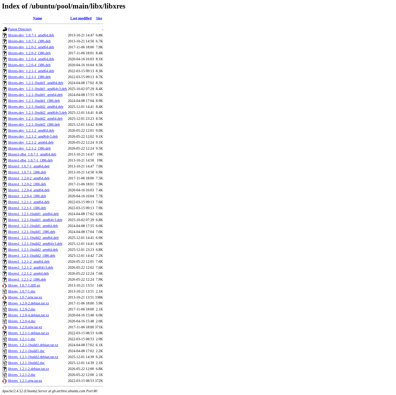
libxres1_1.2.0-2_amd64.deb (29, 178)
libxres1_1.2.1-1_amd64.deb (29, 202)
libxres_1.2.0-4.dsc (22, 321)
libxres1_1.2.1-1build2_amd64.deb (33, 238)
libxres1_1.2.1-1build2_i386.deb (31, 256)
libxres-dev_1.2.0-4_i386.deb (29, 65)
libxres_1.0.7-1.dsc (22, 291)
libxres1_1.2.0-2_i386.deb (27, 184)
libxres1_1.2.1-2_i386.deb (27, 279)
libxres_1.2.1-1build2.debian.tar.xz (33, 357)
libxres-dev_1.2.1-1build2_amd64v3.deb (37, 113)
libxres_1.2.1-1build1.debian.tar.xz (33, 345)
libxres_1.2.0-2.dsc (22, 309)
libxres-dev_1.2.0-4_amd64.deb (31, 59)
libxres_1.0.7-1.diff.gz (24, 285)
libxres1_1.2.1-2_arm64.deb (28, 273)
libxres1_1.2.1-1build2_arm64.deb (33, 250)
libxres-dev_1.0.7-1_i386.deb (29, 41)
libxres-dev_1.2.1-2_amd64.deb (31, 130)
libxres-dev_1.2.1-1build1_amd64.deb (35, 83)
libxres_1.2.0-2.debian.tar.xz (28, 303)
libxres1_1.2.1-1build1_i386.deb (31, 232)
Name (37, 18)
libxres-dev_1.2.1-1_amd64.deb (31, 71)
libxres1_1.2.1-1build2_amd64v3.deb (35, 244)
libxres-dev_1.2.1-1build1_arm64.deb (35, 95)
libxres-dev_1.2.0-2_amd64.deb (31, 47)
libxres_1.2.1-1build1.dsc (26, 351)
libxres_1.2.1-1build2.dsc (26, 363)
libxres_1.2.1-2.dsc (22, 375)
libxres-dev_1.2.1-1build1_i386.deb (34, 101)
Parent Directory (20, 29)
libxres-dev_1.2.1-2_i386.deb (29, 148)
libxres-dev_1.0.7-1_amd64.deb (31, 35)
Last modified (81, 18)
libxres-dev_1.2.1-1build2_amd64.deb (35, 107)
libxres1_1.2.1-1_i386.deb (27, 208)
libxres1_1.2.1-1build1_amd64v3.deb (35, 220)
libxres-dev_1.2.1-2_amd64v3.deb (33, 136)
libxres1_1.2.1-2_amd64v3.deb (30, 267)
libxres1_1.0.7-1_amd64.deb (29, 166)
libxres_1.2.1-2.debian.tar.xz (28, 369)
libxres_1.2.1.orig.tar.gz (25, 381)
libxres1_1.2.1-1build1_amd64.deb (33, 214)
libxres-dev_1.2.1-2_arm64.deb (30, 142)
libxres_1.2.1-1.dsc (22, 339)
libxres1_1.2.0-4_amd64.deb (29, 190)
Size (99, 18)
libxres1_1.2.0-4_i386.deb (27, 196)
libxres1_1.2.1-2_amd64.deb (29, 261)
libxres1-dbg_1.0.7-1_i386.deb (30, 160)
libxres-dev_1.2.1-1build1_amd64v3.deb (37, 89)
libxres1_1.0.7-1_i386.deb (27, 172)
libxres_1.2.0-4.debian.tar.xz (28, 315)
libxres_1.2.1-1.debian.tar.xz (28, 333)
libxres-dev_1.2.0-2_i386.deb (29, 53)
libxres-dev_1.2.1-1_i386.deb (29, 77)
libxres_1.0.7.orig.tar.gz (25, 297)
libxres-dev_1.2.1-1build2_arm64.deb (35, 119)
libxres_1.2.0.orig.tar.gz (25, 327)
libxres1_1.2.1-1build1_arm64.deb (33, 226)
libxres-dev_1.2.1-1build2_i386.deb (34, 124)
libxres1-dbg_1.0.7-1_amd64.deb (32, 154)
